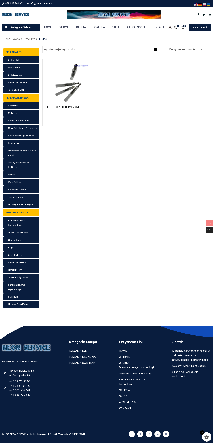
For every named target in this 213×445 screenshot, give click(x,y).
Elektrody (12, 113)
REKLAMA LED (14, 52)
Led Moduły (14, 60)
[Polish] (205, 4)
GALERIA (99, 27)
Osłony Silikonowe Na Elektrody (18, 164)
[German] (200, 4)
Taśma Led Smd (16, 90)
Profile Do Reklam (17, 262)
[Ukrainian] (209, 4)
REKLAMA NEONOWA (17, 98)
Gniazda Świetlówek (18, 232)
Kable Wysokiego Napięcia (21, 135)
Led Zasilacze (15, 75)
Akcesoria (13, 105)
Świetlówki (13, 297)
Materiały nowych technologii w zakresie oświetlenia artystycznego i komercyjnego (191, 355)
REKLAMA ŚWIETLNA (17, 212)
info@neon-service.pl (41, 3)
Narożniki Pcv (15, 270)
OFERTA (81, 27)
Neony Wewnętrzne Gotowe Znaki (22, 152)
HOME (48, 27)
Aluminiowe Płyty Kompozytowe (16, 222)
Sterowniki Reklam (17, 189)
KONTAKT (158, 27)
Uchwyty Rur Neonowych (20, 204)
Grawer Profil (14, 240)
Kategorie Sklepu (20, 27)
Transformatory (15, 197)
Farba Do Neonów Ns (18, 120)
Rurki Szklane (15, 182)
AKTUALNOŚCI (136, 27)
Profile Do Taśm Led (18, 82)
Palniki (11, 174)
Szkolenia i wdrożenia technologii (132, 382)
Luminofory (13, 143)
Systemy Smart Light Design (135, 373)
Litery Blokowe (15, 255)
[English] (196, 4)
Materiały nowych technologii (136, 367)
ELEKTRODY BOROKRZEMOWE (63, 107)
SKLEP (116, 27)
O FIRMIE (64, 27)
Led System (14, 67)
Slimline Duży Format (18, 277)
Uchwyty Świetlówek (18, 304)
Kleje (10, 247)
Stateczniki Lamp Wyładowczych (16, 287)
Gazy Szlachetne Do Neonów (22, 128)
